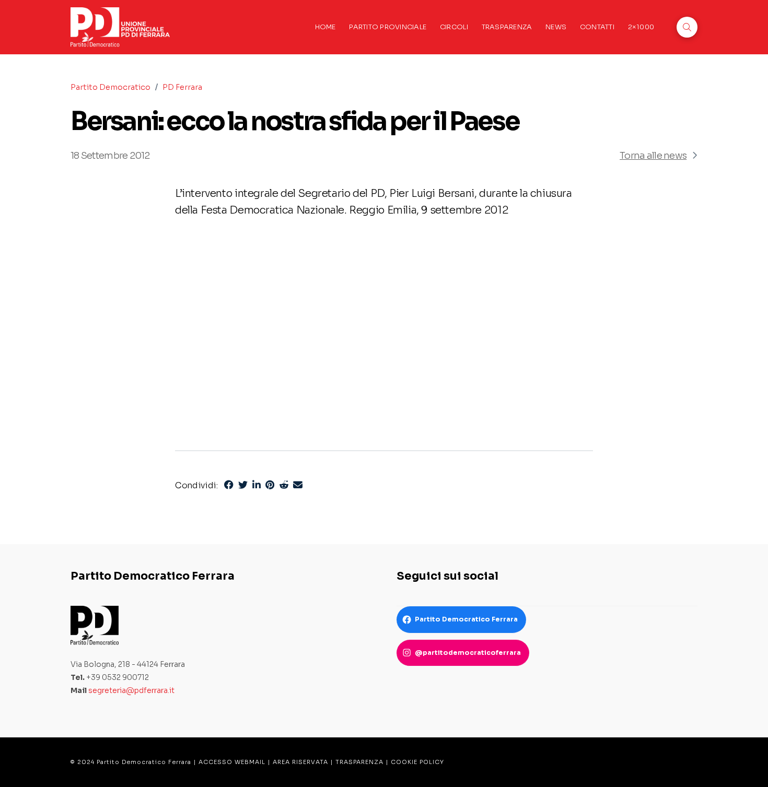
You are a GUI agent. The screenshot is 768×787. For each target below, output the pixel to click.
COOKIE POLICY (417, 762)
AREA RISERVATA (300, 762)
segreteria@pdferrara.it (131, 690)
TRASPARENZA (359, 762)
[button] (687, 27)
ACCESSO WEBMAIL (232, 762)
